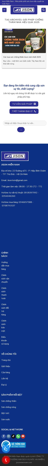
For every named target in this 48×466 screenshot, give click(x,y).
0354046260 (8, 196)
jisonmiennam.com (24, 462)
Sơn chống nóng (8, 407)
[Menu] (4, 10)
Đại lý (4, 384)
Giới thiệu (5, 366)
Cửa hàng (5, 372)
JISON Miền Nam (13, 456)
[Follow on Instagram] (8, 436)
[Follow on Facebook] (3, 436)
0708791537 (8, 205)
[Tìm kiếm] (43, 10)
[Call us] (18, 436)
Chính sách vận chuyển (5, 278)
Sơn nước (5, 419)
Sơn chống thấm (8, 401)
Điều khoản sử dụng (5, 340)
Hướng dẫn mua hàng (5, 266)
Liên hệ (4, 378)
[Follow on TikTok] (13, 436)
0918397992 (30, 192)
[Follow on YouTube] (23, 436)
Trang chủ (6, 360)
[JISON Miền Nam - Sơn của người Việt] (24, 10)
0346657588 (25, 202)
